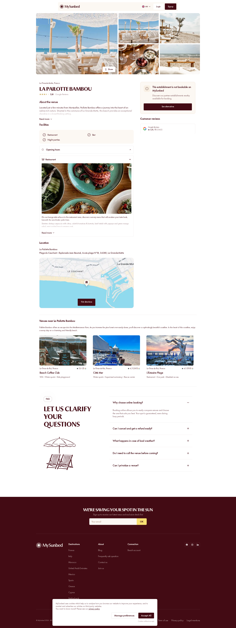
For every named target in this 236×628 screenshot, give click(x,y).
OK (141, 521)
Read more (47, 232)
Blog (100, 550)
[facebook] (187, 545)
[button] (76, 43)
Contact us (102, 562)
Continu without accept (146, 621)
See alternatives (168, 106)
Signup (170, 6)
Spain (70, 580)
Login (158, 6)
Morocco (72, 562)
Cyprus (71, 592)
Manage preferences (124, 615)
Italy (70, 556)
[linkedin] (198, 545)
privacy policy (94, 609)
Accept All (146, 615)
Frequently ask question (108, 556)
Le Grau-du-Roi (45, 368)
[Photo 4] (64, 362)
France (57, 83)
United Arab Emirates (77, 568)
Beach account (134, 550)
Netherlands (73, 598)
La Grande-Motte (46, 83)
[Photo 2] (61, 362)
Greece (71, 586)
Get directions (86, 302)
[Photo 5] (66, 362)
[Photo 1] (59, 362)
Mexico (71, 574)
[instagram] (192, 545)
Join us (101, 568)
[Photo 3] (62, 362)
